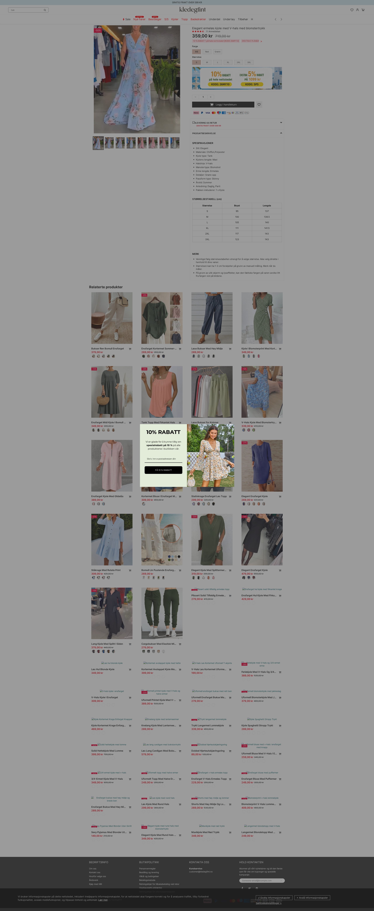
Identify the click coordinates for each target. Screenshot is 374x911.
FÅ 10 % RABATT (163, 470)
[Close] (230, 427)
